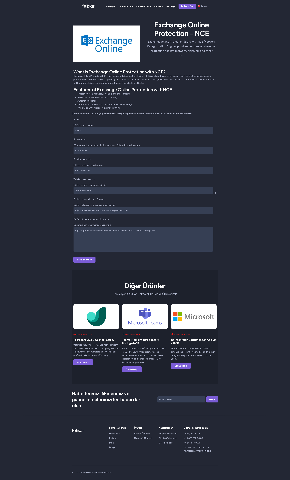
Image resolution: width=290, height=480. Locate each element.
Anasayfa (110, 6)
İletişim (112, 447)
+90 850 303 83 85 (193, 438)
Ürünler (157, 6)
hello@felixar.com (192, 433)
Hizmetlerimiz (142, 6)
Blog (111, 443)
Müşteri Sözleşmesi (168, 433)
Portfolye (170, 6)
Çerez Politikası (166, 443)
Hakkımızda (125, 6)
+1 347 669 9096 (192, 443)
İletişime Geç (187, 6)
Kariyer (112, 438)
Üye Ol (212, 399)
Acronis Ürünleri (142, 433)
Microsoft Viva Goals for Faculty (93, 339)
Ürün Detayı (83, 362)
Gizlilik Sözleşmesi (167, 438)
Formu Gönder (84, 260)
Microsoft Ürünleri (143, 438)
